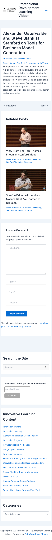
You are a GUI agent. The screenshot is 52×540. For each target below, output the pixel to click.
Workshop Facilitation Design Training (21, 436)
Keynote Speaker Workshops (16, 445)
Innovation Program (12, 440)
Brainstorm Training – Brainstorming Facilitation (25, 458)
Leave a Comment (13, 159)
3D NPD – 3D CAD (11, 476)
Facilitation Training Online (15, 485)
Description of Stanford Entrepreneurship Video (25, 63)
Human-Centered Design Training (19, 481)
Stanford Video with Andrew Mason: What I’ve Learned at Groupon (23, 199)
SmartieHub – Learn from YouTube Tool (21, 490)
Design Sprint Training (13, 449)
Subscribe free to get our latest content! (25, 383)
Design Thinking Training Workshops (20, 472)
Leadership (36, 159)
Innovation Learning (12, 431)
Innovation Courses (12, 454)
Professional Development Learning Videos (29, 10)
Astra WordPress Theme (36, 534)
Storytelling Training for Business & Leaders (23, 463)
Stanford (10, 162)
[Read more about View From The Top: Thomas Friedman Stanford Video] (26, 135)
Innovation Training (12, 427)
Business (27, 159)
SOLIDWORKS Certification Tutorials (20, 467)
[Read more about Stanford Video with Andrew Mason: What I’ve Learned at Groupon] (26, 180)
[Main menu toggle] (46, 10)
